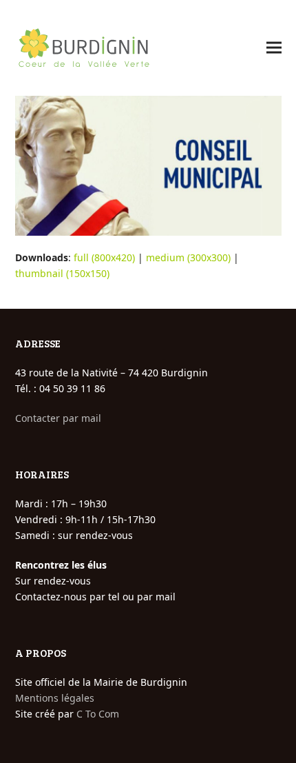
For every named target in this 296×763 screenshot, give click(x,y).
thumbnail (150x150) (62, 273)
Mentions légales (54, 697)
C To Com (97, 713)
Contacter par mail (58, 418)
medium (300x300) (188, 257)
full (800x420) (104, 257)
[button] (274, 48)
